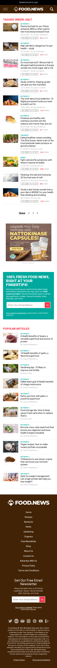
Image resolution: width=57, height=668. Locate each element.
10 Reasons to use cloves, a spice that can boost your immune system (36, 462)
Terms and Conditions (28, 570)
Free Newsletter (28, 541)
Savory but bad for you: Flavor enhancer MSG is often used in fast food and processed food (35, 29)
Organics (28, 536)
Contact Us (28, 556)
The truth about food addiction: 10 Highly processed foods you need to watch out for (37, 101)
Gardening (28, 532)
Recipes (28, 517)
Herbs (28, 527)
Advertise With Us (28, 561)
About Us (28, 551)
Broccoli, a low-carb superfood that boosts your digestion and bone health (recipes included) (37, 430)
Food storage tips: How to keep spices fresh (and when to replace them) (37, 413)
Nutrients (28, 522)
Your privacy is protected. (16, 313)
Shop (28, 546)
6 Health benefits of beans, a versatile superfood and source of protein (37, 339)
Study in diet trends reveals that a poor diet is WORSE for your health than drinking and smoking (37, 192)
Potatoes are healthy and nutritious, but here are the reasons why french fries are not (36, 121)
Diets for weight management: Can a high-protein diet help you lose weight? (36, 479)
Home (28, 512)
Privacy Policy (28, 565)
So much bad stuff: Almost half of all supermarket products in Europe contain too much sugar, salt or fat (37, 65)
